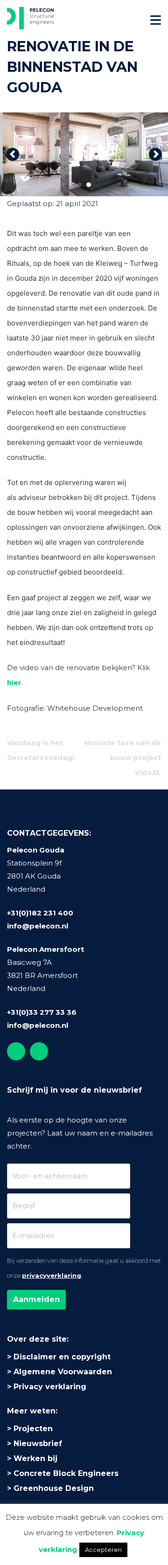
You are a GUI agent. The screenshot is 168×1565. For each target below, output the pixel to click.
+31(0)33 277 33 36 (42, 1012)
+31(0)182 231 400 (40, 912)
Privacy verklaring (50, 1386)
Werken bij (35, 1458)
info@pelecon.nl (37, 925)
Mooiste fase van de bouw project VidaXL (122, 757)
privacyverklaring (51, 1275)
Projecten (33, 1428)
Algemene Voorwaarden (63, 1371)
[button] (12, 154)
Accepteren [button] (103, 1549)
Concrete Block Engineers (66, 1473)
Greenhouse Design (54, 1488)
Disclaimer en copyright (62, 1356)
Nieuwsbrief (38, 1443)
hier (14, 682)
